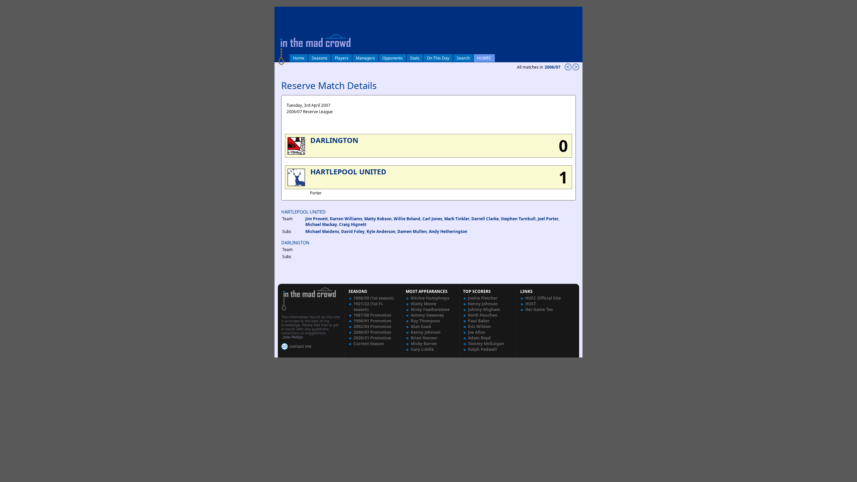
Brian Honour (424, 338)
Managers (365, 58)
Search (463, 58)
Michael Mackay (321, 224)
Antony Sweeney (427, 315)
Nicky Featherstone (430, 309)
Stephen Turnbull (518, 219)
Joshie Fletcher (482, 298)
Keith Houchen (482, 315)
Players (341, 58)
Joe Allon (476, 332)
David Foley (353, 231)
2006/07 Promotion (372, 332)
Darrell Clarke (485, 219)
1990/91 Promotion (372, 321)
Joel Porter (548, 219)
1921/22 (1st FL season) (368, 306)
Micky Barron (424, 343)
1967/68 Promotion (372, 315)
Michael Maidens (322, 231)
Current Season (369, 343)
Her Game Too (539, 309)
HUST (530, 304)
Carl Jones (432, 219)
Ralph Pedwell (482, 349)
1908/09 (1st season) (374, 298)
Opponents (392, 58)
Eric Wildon (479, 326)
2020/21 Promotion (372, 338)
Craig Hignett (352, 224)
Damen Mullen (412, 231)
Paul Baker (478, 321)
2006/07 (553, 67)
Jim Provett (316, 219)
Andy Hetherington (448, 231)
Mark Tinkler (456, 219)
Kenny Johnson (426, 332)
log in (282, 11)
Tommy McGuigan (486, 343)
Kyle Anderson (381, 231)
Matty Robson (378, 219)
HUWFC (484, 58)
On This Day (438, 58)
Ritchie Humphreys (430, 298)
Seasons (319, 58)
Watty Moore (423, 304)
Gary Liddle (422, 349)
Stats (414, 58)
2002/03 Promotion (372, 326)
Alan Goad (421, 326)
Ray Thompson (425, 321)
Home (298, 58)
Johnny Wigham (484, 309)
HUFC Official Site (543, 298)
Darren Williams (346, 219)
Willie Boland (407, 219)
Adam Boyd (479, 338)
